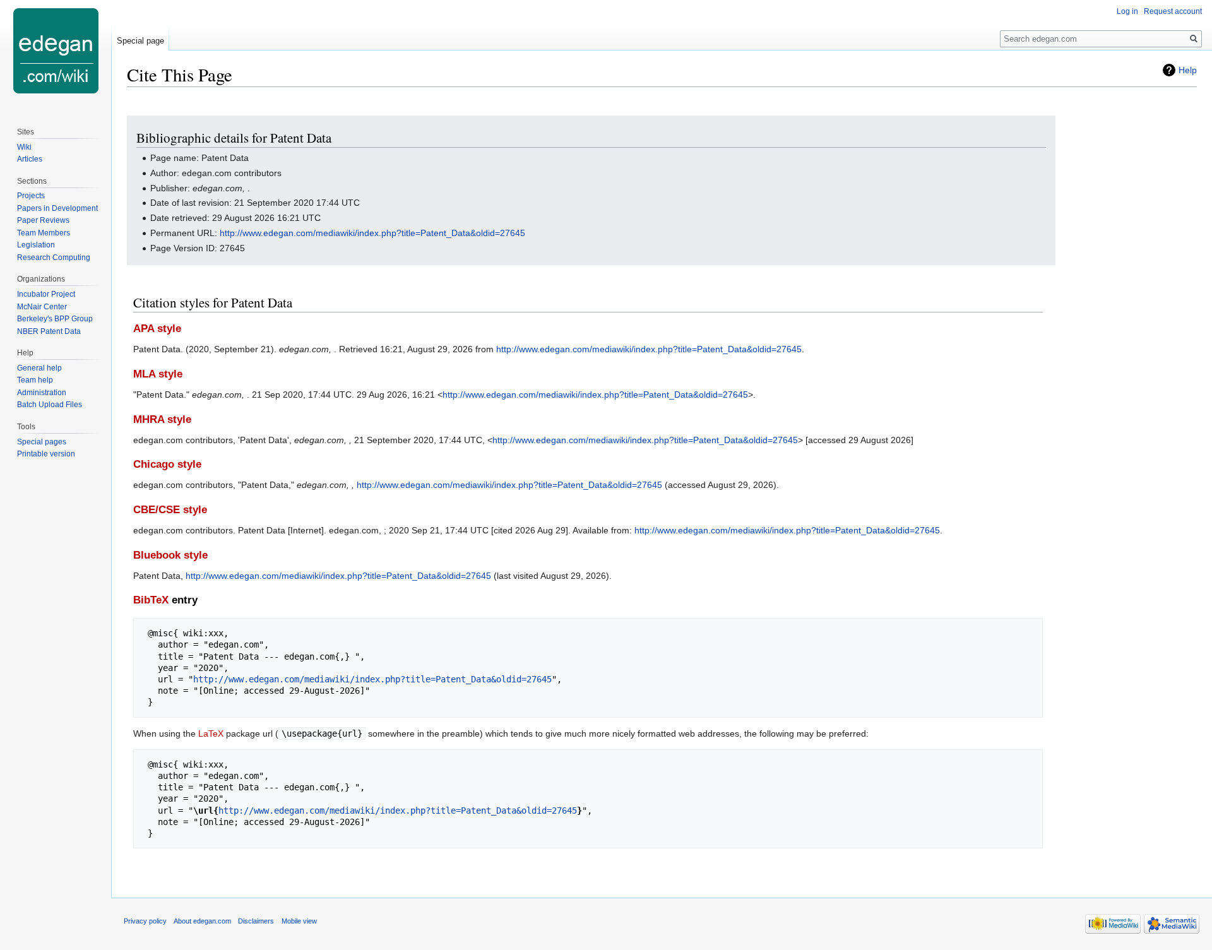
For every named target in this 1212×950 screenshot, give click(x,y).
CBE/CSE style (170, 510)
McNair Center (42, 306)
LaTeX (210, 733)
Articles (29, 159)
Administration (41, 392)
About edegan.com (202, 921)
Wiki (24, 147)
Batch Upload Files (49, 404)
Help (1188, 70)
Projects (31, 195)
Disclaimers (256, 921)
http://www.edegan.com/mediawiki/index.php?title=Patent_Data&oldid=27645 (372, 233)
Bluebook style (170, 555)
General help (39, 368)
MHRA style (162, 419)
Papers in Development (57, 208)
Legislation (36, 244)
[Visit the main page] (55, 50)
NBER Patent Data (49, 331)
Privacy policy (145, 921)
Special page (140, 40)
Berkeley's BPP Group (55, 318)
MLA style (157, 374)
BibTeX (151, 600)
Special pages (41, 441)
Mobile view (299, 921)
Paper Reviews (43, 220)
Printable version (46, 453)
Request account (1173, 11)
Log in (1127, 11)
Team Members (43, 233)
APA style (157, 329)
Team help (35, 380)
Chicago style (167, 464)
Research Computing (53, 257)
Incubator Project (46, 294)
